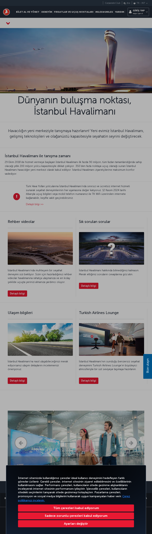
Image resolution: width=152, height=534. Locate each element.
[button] (76, 523)
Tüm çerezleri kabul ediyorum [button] (76, 508)
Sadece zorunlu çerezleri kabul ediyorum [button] (76, 516)
